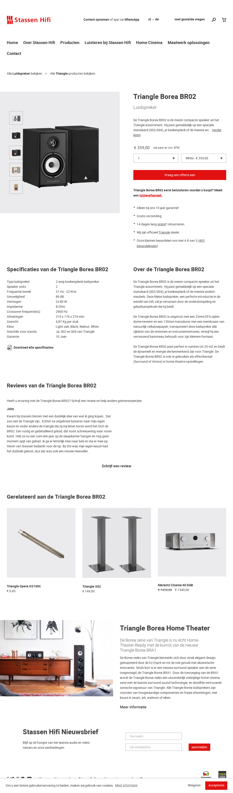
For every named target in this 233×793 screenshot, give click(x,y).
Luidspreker (21, 73)
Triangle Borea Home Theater (165, 628)
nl (149, 19)
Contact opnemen (96, 19)
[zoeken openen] (214, 20)
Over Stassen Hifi (39, 43)
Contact (14, 54)
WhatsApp (131, 19)
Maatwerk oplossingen (189, 43)
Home (12, 43)
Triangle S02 (91, 586)
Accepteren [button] (216, 785)
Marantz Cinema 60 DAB (175, 585)
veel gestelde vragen (190, 19)
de (157, 19)
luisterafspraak (150, 195)
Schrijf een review (116, 466)
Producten (69, 43)
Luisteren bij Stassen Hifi (108, 43)
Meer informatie (133, 707)
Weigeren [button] (194, 785)
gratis (161, 224)
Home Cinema (149, 43)
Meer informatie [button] (126, 785)
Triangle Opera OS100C (24, 586)
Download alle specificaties (33, 347)
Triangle (62, 73)
